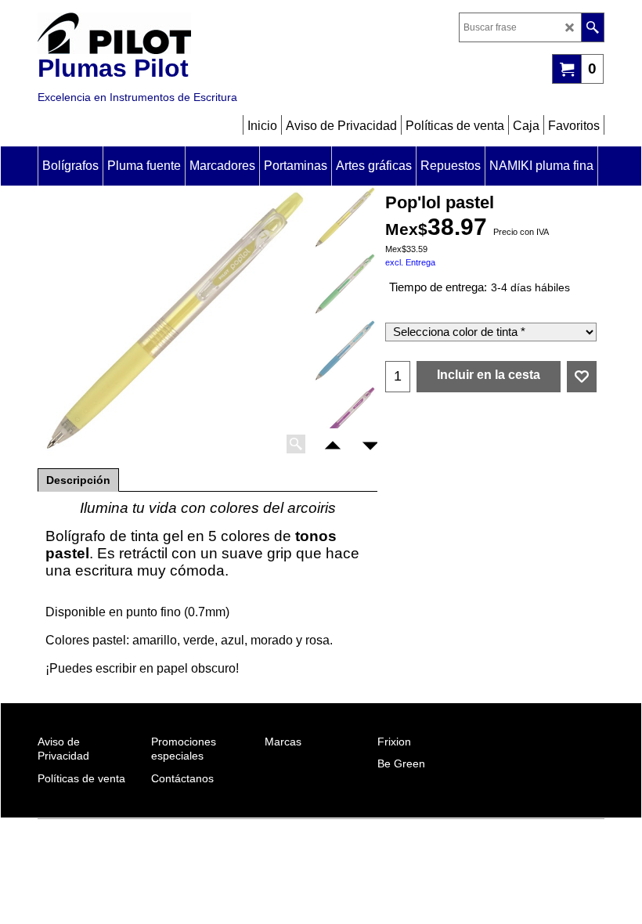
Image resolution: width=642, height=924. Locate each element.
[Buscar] (592, 27)
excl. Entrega (410, 262)
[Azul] (344, 350)
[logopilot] (175, 33)
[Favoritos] (582, 377)
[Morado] (344, 417)
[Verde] (344, 284)
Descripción (78, 480)
